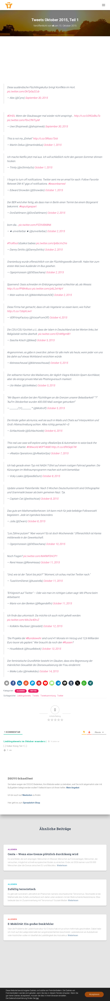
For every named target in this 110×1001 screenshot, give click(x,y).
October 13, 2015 (51, 648)
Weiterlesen (62, 865)
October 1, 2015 (52, 144)
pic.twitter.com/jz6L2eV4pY (47, 288)
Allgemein (21, 691)
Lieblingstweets (24, 696)
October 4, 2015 (58, 317)
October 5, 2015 (45, 340)
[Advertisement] (55, 62)
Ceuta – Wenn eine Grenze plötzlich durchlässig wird (43, 854)
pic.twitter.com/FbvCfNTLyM (23, 120)
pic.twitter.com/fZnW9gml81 (54, 333)
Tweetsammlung (48, 696)
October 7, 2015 (59, 453)
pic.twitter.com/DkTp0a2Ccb (23, 91)
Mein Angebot (72, 787)
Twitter (33, 691)
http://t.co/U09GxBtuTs (87, 115)
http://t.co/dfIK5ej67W (63, 446)
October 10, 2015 (55, 543)
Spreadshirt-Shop (31, 803)
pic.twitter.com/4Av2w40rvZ (23, 619)
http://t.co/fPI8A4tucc (19, 288)
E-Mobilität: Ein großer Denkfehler (31, 924)
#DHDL (11, 115)
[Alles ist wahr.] (9, 5)
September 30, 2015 (36, 97)
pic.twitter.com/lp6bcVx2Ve (51, 243)
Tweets (35, 696)
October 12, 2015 (52, 626)
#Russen (67, 642)
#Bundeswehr (33, 638)
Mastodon (27, 795)
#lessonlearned (56, 183)
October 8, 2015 (51, 476)
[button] (6, 683)
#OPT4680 (45, 446)
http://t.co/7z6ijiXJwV (19, 311)
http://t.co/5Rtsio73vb (45, 138)
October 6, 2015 (53, 430)
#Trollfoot (12, 243)
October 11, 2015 (50, 562)
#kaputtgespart (27, 206)
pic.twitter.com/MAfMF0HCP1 (40, 556)
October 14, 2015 (48, 671)
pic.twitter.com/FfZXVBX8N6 (34, 224)
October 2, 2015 (56, 212)
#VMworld (32, 446)
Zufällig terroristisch (22, 889)
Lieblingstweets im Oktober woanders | (25, 741)
